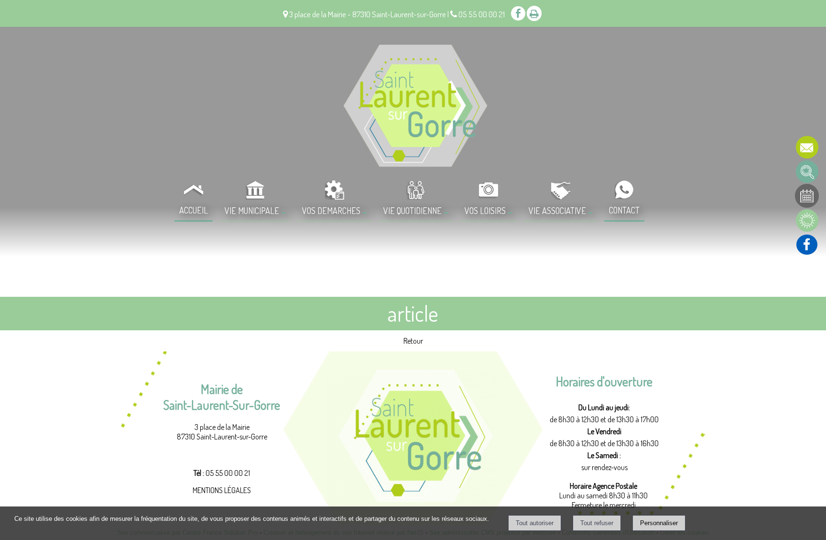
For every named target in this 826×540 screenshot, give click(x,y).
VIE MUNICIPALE (252, 210)
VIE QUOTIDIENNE (412, 210)
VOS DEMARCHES (331, 210)
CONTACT (624, 210)
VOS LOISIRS (485, 210)
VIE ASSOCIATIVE (557, 210)
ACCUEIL (193, 210)
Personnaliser (659, 523)
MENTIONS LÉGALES (222, 490)
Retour (413, 341)
